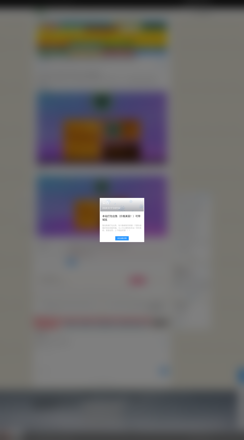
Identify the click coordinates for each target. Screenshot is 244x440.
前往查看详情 (122, 238)
